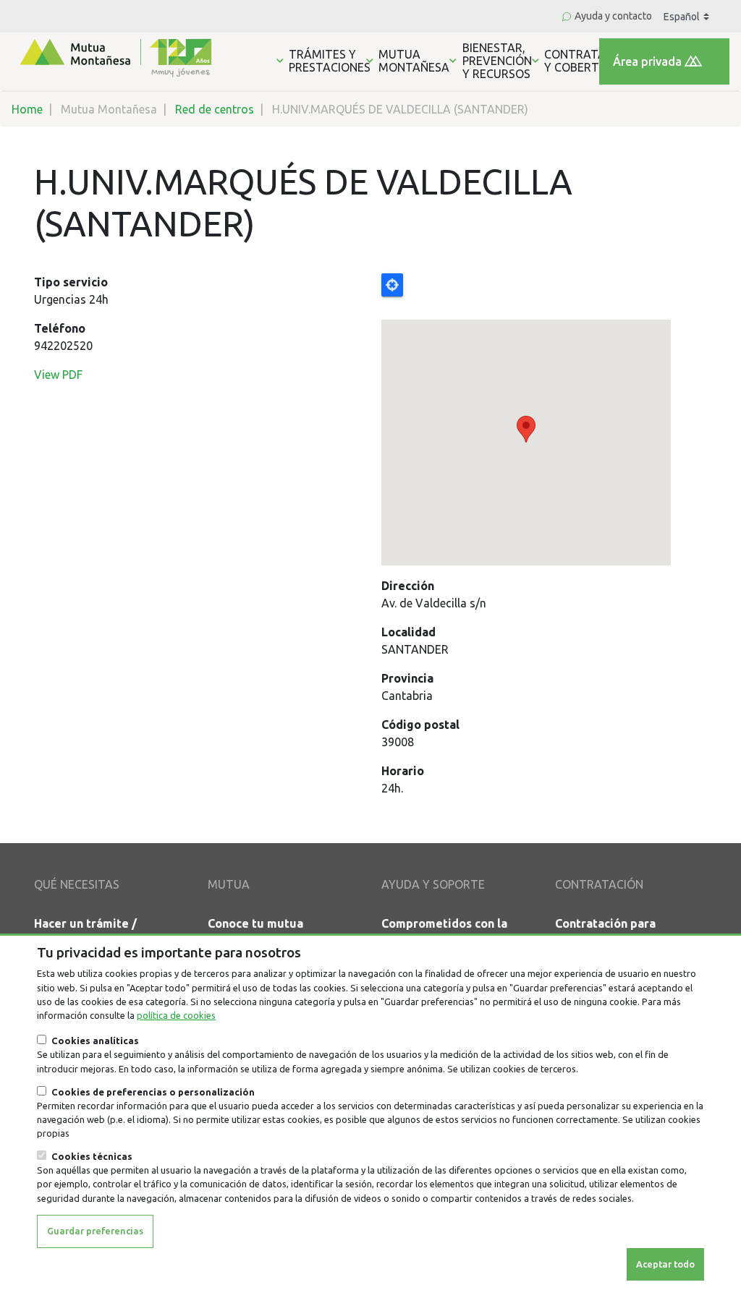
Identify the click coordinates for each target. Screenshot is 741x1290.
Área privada (647, 61)
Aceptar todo (665, 1264)
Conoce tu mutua (255, 923)
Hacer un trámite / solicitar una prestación (100, 932)
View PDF (58, 374)
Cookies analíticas (95, 1040)
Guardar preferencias (95, 1231)
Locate (392, 284)
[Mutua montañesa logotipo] (114, 56)
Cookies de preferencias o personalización (153, 1092)
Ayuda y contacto (613, 16)
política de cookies (176, 1015)
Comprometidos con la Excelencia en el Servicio (451, 932)
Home (27, 109)
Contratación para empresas (605, 932)
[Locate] (544, 419)
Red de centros (214, 109)
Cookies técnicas (91, 1156)
